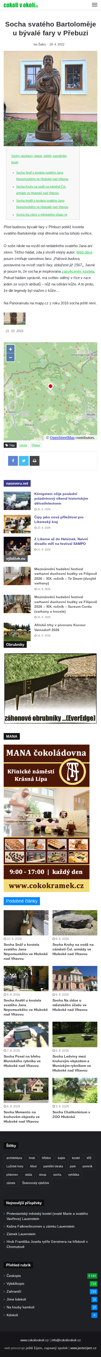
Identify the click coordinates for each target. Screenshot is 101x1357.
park (73, 1166)
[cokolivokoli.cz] (21, 4)
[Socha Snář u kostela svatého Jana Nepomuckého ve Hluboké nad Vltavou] (26, 922)
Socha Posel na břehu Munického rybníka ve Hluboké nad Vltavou (22, 1061)
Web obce (84, 252)
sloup (42, 1174)
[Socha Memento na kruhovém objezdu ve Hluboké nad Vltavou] (26, 1090)
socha (23, 445)
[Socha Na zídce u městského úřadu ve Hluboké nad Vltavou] (74, 978)
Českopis (14, 1276)
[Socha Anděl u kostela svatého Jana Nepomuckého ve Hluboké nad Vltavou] (26, 978)
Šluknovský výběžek (35, 1183)
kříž (89, 1158)
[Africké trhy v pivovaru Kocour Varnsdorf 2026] (17, 632)
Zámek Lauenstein (21, 1234)
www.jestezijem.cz (83, 1348)
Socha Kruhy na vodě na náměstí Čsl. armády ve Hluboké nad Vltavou (73, 949)
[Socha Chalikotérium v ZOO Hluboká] (74, 1090)
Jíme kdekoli (16, 1299)
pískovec (12, 1174)
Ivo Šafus (40, 44)
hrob (32, 1158)
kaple (61, 1158)
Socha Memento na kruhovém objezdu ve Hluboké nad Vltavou (22, 1116)
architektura (14, 1158)
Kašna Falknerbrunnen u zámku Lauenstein (41, 1226)
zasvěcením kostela (78, 271)
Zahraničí (14, 1291)
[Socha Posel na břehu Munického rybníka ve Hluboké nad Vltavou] (26, 1034)
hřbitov (46, 1158)
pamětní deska (53, 1166)
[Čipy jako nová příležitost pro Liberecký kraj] (17, 524)
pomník (87, 1166)
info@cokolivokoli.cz (66, 1340)
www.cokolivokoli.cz (34, 1340)
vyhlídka (73, 1174)
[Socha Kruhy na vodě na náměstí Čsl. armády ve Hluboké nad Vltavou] (74, 922)
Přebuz (36, 445)
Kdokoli (12, 1315)
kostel (76, 1158)
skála (28, 1174)
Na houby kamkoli (20, 1307)
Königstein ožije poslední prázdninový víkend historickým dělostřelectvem (61, 498)
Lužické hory (14, 1166)
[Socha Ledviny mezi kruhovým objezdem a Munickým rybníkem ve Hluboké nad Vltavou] (74, 1034)
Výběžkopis (15, 1284)
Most (33, 1166)
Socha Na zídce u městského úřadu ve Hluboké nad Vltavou (70, 1005)
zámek (10, 1183)
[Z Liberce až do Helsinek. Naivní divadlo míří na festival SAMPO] (17, 546)
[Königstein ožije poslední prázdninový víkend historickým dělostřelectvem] (17, 501)
